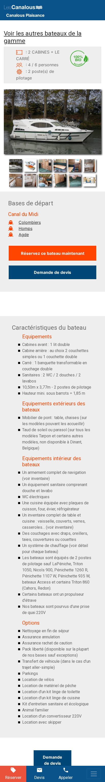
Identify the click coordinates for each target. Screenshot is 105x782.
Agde (24, 234)
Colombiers (30, 222)
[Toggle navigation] (94, 774)
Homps (25, 228)
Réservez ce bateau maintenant (52, 253)
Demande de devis (52, 272)
